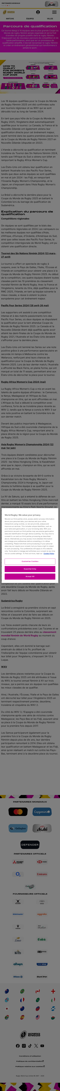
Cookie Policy (49, 554)
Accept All (30, 576)
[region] (29, 545)
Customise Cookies (30, 561)
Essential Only (30, 569)
